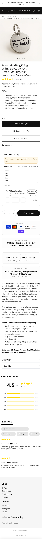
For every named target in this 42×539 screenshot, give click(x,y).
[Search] (7, 10)
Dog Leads (6, 497)
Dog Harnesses (7, 494)
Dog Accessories (11, 16)
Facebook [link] (5, 505)
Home (3, 16)
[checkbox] (34, 434)
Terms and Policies (21, 535)
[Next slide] (39, 3)
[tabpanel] (21, 450)
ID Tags (4, 488)
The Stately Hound (23, 530)
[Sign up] (37, 523)
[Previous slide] (2, 3)
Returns (6, 365)
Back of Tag (8, 166)
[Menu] (2, 11)
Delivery (6, 359)
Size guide (8, 145)
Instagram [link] (6, 508)
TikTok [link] (4, 512)
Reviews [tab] (7, 421)
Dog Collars (6, 491)
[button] (21, 393)
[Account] (34, 10)
